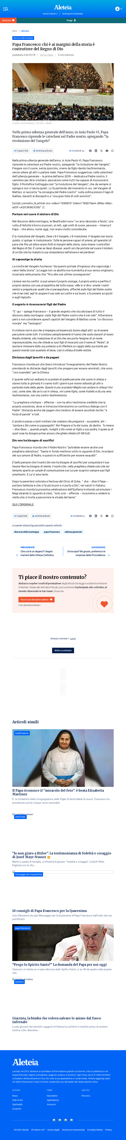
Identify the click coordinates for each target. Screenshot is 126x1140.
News (14, 31)
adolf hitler (20, 816)
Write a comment (63, 650)
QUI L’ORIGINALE (23, 504)
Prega (69, 20)
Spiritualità (17, 1104)
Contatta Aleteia (95, 1129)
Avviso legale (53, 1129)
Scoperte (16, 1108)
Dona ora (6, 20)
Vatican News (46, 55)
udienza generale (73, 531)
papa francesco (52, 531)
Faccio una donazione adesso (35, 599)
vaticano (25, 30)
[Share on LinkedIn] (96, 151)
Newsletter (52, 1095)
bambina (19, 981)
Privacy (108, 1129)
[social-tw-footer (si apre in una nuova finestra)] (66, 1120)
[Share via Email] (107, 151)
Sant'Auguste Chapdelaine (72, 14)
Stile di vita (17, 1100)
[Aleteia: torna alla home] (63, 7)
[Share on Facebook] (90, 151)
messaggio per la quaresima (28, 874)
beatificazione (22, 733)
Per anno (86, 1095)
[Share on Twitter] (101, 151)
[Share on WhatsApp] (112, 151)
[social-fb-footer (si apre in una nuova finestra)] (60, 1120)
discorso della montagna (26, 531)
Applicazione (53, 1100)
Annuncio (51, 1104)
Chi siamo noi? (38, 1129)
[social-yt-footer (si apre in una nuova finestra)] (54, 1120)
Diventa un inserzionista (73, 1129)
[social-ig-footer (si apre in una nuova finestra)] (71, 1120)
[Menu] (21, 9)
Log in (73, 638)
